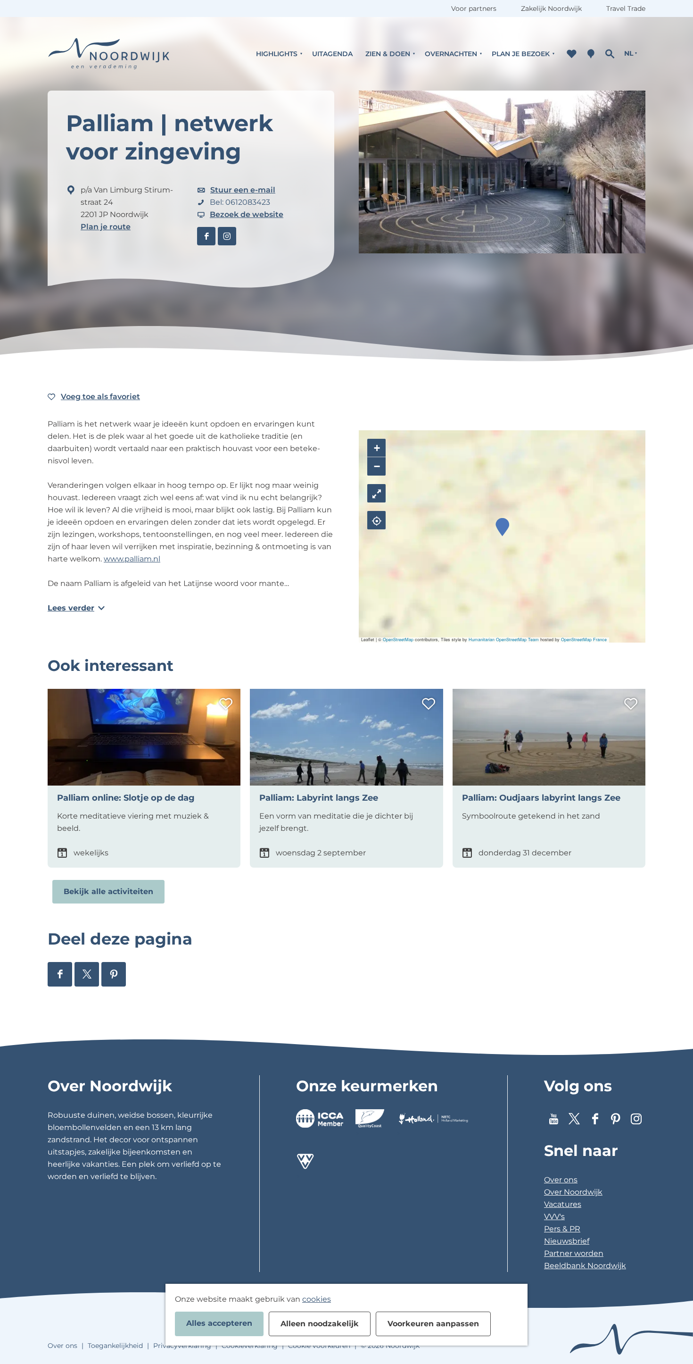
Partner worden (573, 1253)
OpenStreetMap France (584, 639)
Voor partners (473, 8)
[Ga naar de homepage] (109, 53)
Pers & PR (562, 1228)
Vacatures (562, 1204)
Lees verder (71, 607)
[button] (502, 527)
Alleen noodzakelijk (319, 1323)
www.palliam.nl (132, 558)
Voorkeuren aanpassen (433, 1323)
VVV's (554, 1216)
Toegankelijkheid (115, 1345)
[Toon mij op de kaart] (376, 520)
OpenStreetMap (398, 639)
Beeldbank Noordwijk (585, 1265)
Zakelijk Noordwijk (551, 8)
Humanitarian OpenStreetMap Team (504, 639)
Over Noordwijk (573, 1192)
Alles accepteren (219, 1323)
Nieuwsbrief (566, 1241)
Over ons (561, 1179)
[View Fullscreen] (376, 493)
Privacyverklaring (182, 1345)
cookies (316, 1299)
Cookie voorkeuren (319, 1345)
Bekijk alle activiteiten (108, 891)
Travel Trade (625, 8)
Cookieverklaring (250, 1345)
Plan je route (106, 226)
